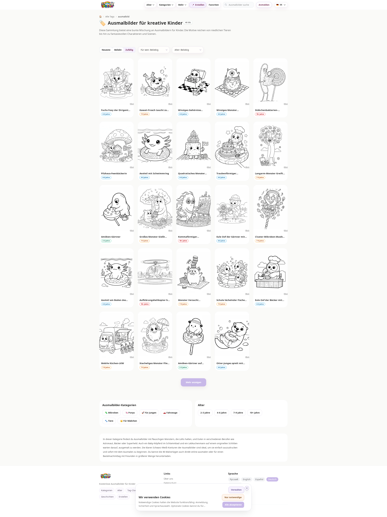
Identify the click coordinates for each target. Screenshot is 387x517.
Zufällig (129, 49)
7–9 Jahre (238, 412)
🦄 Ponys (130, 412)
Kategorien (165, 4)
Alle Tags (109, 16)
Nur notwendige (233, 497)
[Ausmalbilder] (119, 5)
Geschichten (107, 496)
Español (259, 479)
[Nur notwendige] (247, 488)
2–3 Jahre (205, 412)
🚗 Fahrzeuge (170, 412)
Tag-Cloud (132, 490)
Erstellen (123, 496)
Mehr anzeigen (193, 382)
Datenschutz (170, 482)
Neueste (106, 49)
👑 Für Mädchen (128, 420)
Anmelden (264, 4)
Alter (149, 4)
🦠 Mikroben (111, 412)
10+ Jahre (255, 412)
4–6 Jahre (221, 412)
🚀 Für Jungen (149, 412)
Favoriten (214, 4)
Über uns (168, 478)
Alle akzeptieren (233, 504)
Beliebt (118, 49)
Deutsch (272, 479)
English (246, 479)
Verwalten (236, 489)
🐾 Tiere (109, 420)
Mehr (181, 4)
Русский (234, 479)
